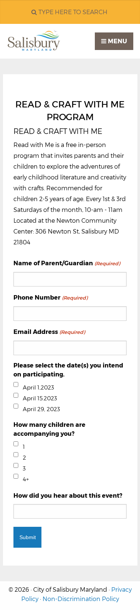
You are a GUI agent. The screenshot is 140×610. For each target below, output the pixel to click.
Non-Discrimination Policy (81, 599)
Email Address (48, 331)
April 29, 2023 (41, 409)
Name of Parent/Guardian (66, 263)
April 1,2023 (38, 387)
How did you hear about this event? (67, 495)
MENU (116, 41)
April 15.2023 (40, 398)
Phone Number (50, 297)
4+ (26, 479)
